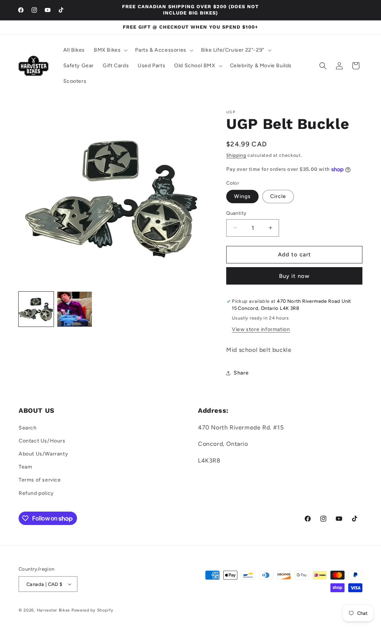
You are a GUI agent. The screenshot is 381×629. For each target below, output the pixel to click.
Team (25, 467)
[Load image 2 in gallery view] (74, 309)
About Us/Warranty (43, 454)
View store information (261, 329)
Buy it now (294, 276)
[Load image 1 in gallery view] (36, 309)
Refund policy (36, 493)
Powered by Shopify (92, 610)
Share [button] (241, 373)
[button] (110, 50)
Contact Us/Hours (42, 441)
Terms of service (40, 480)
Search (28, 428)
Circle (278, 196)
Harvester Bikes (53, 610)
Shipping (236, 155)
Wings (242, 196)
